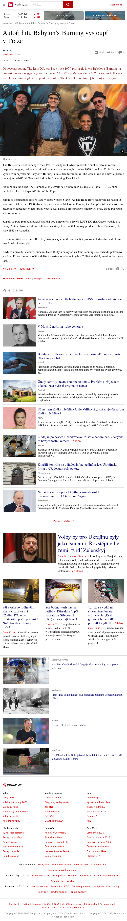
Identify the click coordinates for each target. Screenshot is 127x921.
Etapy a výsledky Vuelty (57, 802)
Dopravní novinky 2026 (99, 842)
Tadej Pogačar (52, 811)
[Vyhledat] (68, 4)
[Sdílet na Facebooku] (117, 268)
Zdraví (41, 362)
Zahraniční (43, 501)
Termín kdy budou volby (15, 811)
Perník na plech (11, 856)
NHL (89, 820)
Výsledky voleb (10, 807)
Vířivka (70, 881)
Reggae (38, 278)
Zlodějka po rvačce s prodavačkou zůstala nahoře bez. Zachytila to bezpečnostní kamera (80, 438)
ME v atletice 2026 (96, 811)
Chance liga (93, 797)
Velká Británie (53, 278)
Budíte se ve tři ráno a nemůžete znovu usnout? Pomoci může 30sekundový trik (79, 356)
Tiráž (56, 904)
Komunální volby (11, 820)
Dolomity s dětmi (53, 856)
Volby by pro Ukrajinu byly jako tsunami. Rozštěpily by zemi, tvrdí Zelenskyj (88, 543)
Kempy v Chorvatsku (55, 832)
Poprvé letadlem (53, 837)
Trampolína (59, 875)
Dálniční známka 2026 (98, 837)
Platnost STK (93, 856)
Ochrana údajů (107, 904)
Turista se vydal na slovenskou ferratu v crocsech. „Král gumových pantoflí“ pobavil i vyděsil (101, 615)
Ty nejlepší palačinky (13, 832)
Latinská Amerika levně (57, 851)
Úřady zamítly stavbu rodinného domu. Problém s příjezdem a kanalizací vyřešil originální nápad (78, 383)
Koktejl (41, 445)
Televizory (43, 892)
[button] (63, 120)
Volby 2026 (8, 797)
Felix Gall (49, 816)
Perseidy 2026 (80, 864)
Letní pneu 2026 (95, 832)
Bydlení (41, 390)
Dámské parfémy (81, 886)
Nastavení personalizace (73, 907)
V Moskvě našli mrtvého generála (60, 326)
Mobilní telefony (39, 886)
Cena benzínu (98, 864)
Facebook (14, 904)
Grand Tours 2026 (54, 820)
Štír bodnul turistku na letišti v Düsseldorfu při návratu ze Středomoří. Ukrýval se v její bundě (61, 613)
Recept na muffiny (12, 837)
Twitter (25, 904)
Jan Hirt (49, 807)
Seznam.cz (116, 4)
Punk (28, 278)
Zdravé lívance (10, 842)
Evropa (41, 331)
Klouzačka (85, 875)
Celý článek (76, 571)
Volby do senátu (11, 816)
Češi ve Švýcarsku (54, 846)
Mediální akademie (72, 904)
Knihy (40, 418)
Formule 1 (92, 816)
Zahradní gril (57, 881)
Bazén (26, 875)
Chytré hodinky (59, 892)
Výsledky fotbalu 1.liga (98, 802)
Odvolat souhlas (49, 907)
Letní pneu (98, 886)
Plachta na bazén (41, 875)
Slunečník (72, 875)
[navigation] (4, 4)
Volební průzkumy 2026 (15, 802)
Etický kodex (90, 904)
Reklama (36, 904)
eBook (102, 52)
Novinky (7, 50)
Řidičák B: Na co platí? (98, 846)
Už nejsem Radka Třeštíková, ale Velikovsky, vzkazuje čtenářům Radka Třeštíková (81, 411)
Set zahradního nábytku (106, 875)
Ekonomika (43, 307)
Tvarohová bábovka (13, 846)
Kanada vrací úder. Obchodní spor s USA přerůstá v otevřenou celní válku (80, 301)
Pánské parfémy (77, 892)
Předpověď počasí (61, 864)
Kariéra (47, 904)
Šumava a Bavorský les (57, 842)
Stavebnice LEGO (60, 886)
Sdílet (113, 52)
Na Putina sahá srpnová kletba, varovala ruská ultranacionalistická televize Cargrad (68, 494)
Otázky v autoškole (96, 851)
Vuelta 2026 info (53, 797)
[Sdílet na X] (122, 268)
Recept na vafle (11, 851)
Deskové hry (112, 886)
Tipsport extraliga (96, 807)
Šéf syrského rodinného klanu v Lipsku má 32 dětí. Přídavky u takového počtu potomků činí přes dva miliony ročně (20, 617)
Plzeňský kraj (44, 473)
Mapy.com (43, 864)
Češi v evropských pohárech (62, 870)
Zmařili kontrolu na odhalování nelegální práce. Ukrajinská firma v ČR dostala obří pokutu (77, 466)
